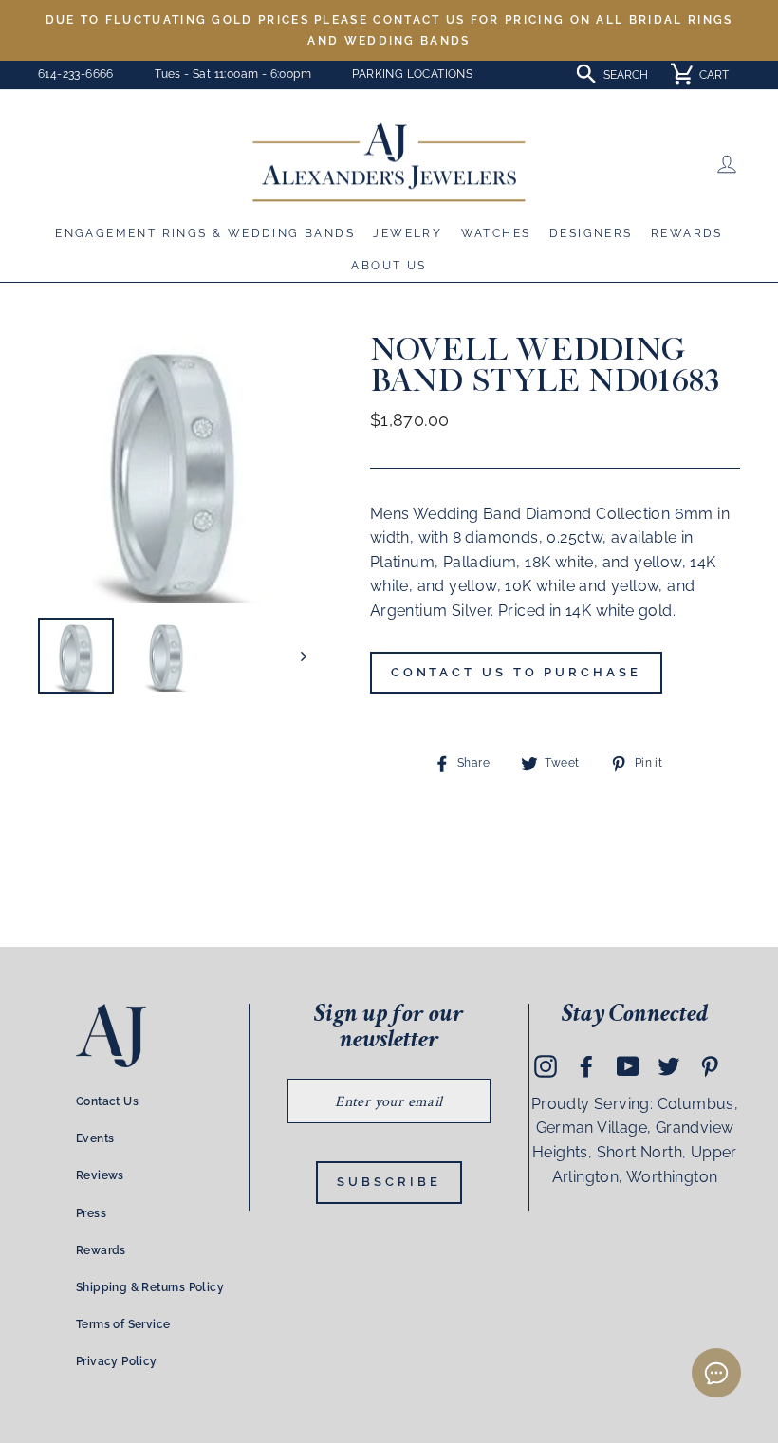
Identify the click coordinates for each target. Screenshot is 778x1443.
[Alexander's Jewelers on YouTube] (628, 1065)
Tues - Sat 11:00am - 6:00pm (233, 74)
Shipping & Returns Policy (150, 1287)
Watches (496, 233)
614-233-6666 (76, 74)
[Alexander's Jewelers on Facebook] (586, 1065)
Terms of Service (123, 1324)
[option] (389, 30)
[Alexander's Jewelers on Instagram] (545, 1065)
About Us (388, 265)
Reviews (100, 1175)
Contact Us (107, 1101)
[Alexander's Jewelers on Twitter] (669, 1065)
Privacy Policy (116, 1361)
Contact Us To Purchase (516, 672)
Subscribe (388, 1182)
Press (91, 1213)
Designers (591, 233)
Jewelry (407, 233)
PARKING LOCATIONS (412, 74)
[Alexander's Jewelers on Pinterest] (709, 1065)
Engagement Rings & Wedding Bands (205, 233)
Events (95, 1138)
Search (625, 75)
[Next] (294, 656)
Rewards (687, 233)
